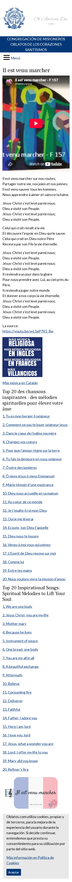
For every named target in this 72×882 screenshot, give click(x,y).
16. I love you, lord (16, 735)
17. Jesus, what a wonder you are (27, 743)
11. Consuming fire (17, 692)
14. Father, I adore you (19, 718)
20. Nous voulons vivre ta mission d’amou (33, 579)
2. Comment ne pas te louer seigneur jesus (35, 424)
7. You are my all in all (18, 658)
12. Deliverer (12, 701)
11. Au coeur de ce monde (22, 502)
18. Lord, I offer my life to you (25, 752)
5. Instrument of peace (20, 641)
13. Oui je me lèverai (17, 519)
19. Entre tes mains (17, 570)
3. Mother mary (14, 623)
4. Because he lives (17, 632)
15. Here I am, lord (16, 726)
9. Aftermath (12, 675)
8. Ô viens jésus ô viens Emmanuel (28, 476)
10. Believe (11, 683)
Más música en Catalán (20, 383)
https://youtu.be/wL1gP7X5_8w (27, 331)
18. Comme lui (13, 562)
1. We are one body (17, 606)
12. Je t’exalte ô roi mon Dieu (24, 510)
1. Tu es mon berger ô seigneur (26, 416)
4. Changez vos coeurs (19, 442)
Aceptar (13, 872)
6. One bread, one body (20, 649)
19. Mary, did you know (20, 761)
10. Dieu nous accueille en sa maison (30, 493)
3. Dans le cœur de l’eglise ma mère (29, 433)
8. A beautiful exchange (20, 666)
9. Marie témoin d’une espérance (28, 484)
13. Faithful (11, 709)
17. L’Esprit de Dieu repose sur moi (29, 553)
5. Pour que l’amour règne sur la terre (31, 450)
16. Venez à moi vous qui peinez (26, 544)
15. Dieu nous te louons (20, 536)
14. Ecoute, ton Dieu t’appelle (25, 527)
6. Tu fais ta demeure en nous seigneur (32, 459)
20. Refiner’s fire (15, 769)
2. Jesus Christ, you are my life (25, 615)
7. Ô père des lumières (19, 467)
